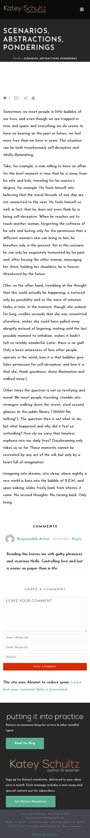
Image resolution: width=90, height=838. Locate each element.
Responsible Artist (33, 539)
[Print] (35, 98)
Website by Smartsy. (45, 835)
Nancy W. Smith (16, 822)
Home (17, 59)
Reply (77, 539)
